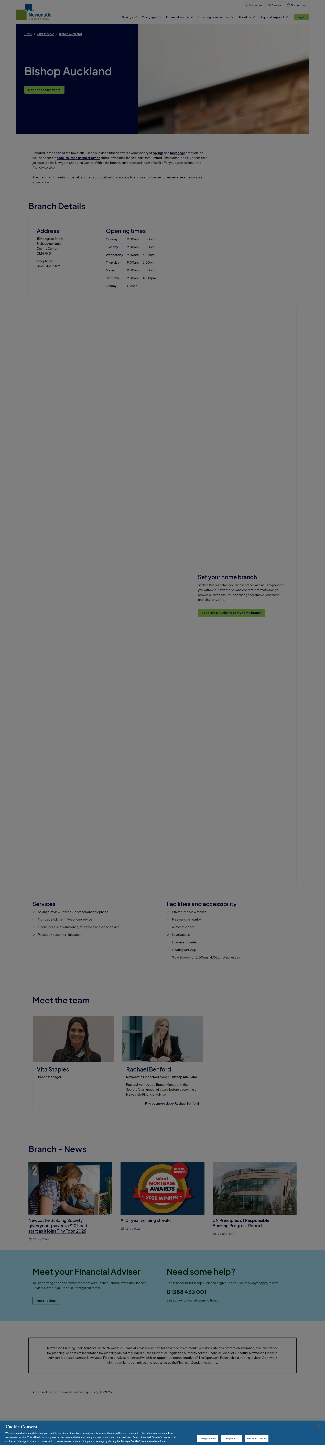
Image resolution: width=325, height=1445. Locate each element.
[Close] (318, 1426)
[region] (162, 1433)
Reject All (231, 1438)
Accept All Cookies (256, 1438)
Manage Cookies (207, 1438)
